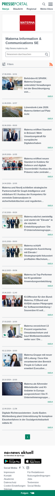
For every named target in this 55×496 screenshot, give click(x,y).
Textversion (33, 482)
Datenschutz (10, 482)
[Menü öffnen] (50, 4)
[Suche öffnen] (43, 4)
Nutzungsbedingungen (38, 475)
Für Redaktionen (35, 472)
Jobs (29, 479)
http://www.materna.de (17, 48)
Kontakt (7, 475)
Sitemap (8, 489)
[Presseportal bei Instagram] (27, 467)
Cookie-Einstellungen (15, 486)
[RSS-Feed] (51, 64)
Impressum (9, 472)
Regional (31, 9)
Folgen (24, 493)
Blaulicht (18, 9)
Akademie (9, 479)
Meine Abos (46, 9)
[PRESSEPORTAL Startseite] (15, 4)
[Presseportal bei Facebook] (19, 468)
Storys (5, 9)
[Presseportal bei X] (23, 468)
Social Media (33, 486)
